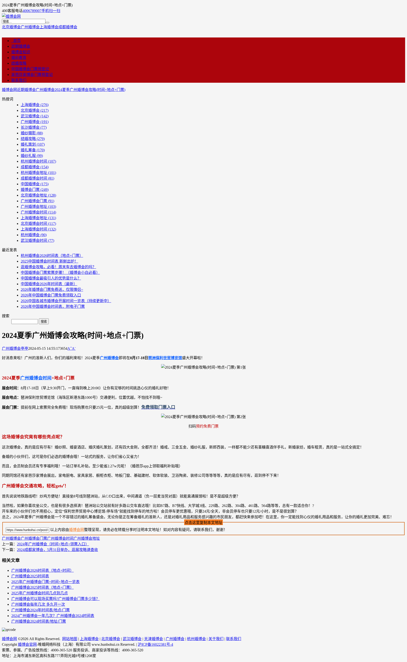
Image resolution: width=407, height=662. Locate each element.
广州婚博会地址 (38, 207)
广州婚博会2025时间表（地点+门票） (42, 587)
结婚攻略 (18, 63)
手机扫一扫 (50, 11)
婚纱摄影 (32, 133)
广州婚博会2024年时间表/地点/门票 (40, 610)
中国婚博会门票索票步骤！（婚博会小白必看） (60, 273)
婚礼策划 (33, 144)
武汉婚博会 (35, 116)
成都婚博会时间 (37, 178)
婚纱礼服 (32, 156)
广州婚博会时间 (38, 212)
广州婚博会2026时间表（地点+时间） (42, 570)
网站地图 (69, 639)
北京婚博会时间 (38, 224)
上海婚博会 (49, 27)
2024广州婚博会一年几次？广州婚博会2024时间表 (52, 616)
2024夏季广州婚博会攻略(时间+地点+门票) (90, 90)
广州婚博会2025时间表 (30, 576)
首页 (16, 41)
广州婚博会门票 (37, 201)
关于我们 (216, 639)
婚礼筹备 (33, 150)
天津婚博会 (153, 639)
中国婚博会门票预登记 (30, 69)
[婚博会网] (11, 16)
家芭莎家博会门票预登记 (32, 75)
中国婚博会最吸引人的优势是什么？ (51, 278)
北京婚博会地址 (38, 195)
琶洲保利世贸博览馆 (165, 358)
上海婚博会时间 (38, 229)
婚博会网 (9, 90)
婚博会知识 (20, 52)
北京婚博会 (11, 27)
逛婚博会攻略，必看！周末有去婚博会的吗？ (58, 267)
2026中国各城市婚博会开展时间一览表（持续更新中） (66, 301)
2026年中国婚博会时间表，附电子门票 (53, 306)
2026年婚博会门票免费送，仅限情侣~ (52, 290)
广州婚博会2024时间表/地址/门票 (38, 621)
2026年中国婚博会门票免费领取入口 (51, 295)
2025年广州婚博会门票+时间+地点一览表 (45, 582)
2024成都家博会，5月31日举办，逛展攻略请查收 (57, 550)
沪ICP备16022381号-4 (155, 644)
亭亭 (24, 348)
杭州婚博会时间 (38, 161)
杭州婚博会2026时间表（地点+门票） (52, 256)
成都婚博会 (67, 27)
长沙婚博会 (34, 127)
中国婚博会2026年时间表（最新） (49, 284)
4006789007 (32, 11)
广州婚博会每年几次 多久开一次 (38, 604)
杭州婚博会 (34, 235)
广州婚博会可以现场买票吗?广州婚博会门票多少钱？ (55, 599)
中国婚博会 (35, 184)
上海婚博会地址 (38, 218)
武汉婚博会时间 (37, 240)
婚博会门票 (35, 190)
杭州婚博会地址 (38, 173)
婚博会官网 (27, 644)
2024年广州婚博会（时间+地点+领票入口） (53, 544)
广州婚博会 (30, 27)
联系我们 (18, 80)
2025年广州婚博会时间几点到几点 (39, 593)
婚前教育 (18, 58)
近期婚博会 (20, 46)
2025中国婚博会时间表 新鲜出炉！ (49, 261)
